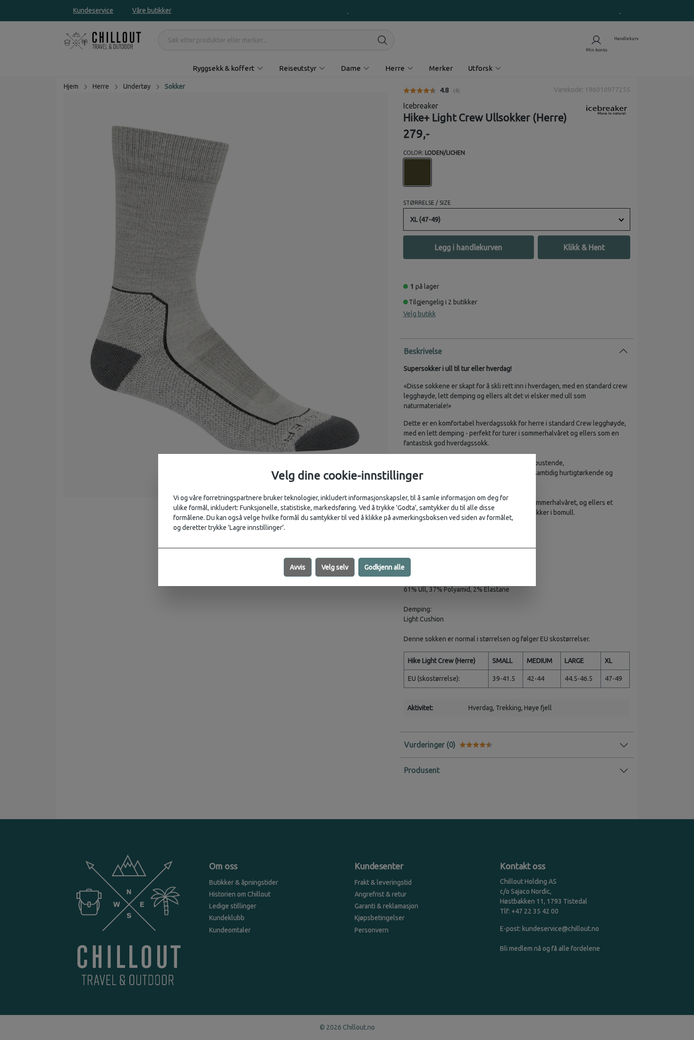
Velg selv (335, 567)
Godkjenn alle (384, 567)
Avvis (297, 567)
